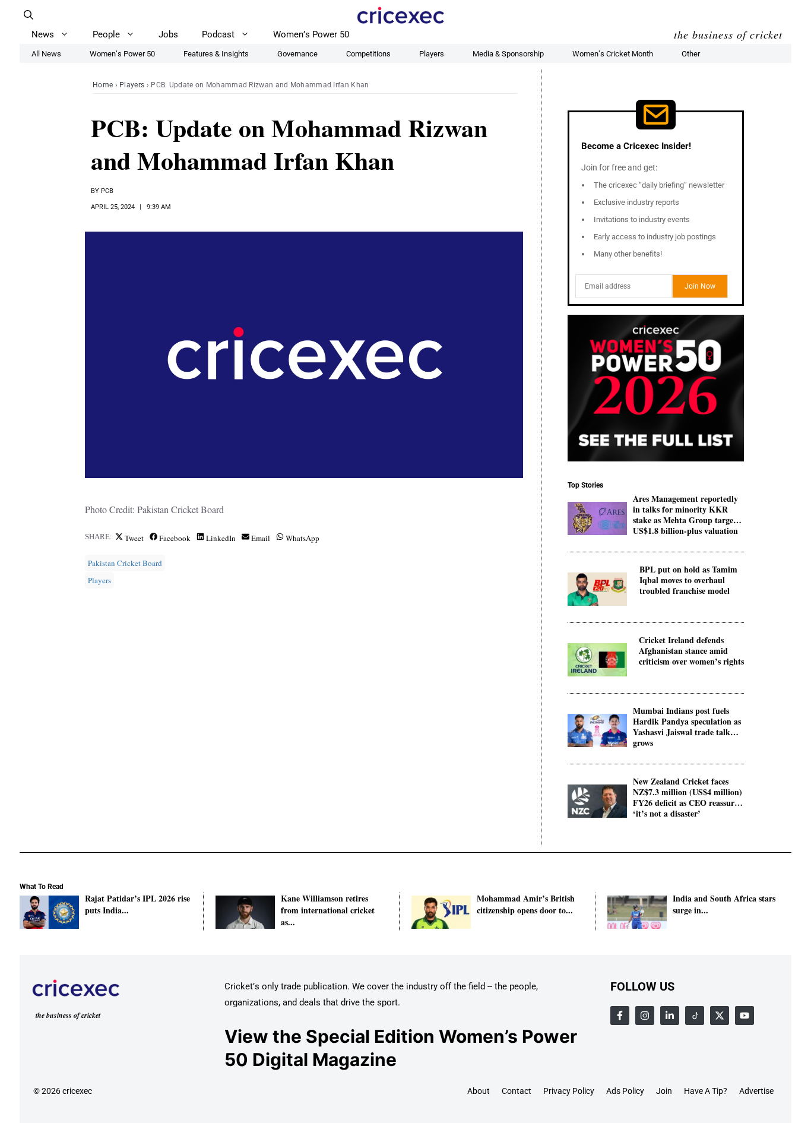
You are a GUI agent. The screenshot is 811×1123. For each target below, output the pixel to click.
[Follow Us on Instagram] (644, 1015)
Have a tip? (705, 1091)
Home (103, 85)
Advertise (756, 1091)
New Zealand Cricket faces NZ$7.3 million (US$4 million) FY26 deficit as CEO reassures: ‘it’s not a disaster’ (688, 792)
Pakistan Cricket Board (125, 563)
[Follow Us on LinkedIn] (669, 1015)
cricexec (77, 1091)
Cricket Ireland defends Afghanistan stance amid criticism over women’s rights (691, 651)
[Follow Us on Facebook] (619, 1015)
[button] (28, 15)
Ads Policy (625, 1091)
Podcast (218, 34)
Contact (516, 1091)
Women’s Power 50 (311, 34)
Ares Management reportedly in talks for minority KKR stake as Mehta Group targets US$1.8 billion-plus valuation (686, 510)
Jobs (168, 34)
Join (664, 1091)
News (42, 34)
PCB (107, 191)
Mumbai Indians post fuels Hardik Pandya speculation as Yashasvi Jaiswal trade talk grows (687, 722)
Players (131, 85)
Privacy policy (568, 1091)
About (478, 1091)
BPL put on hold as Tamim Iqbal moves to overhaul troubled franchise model (688, 580)
